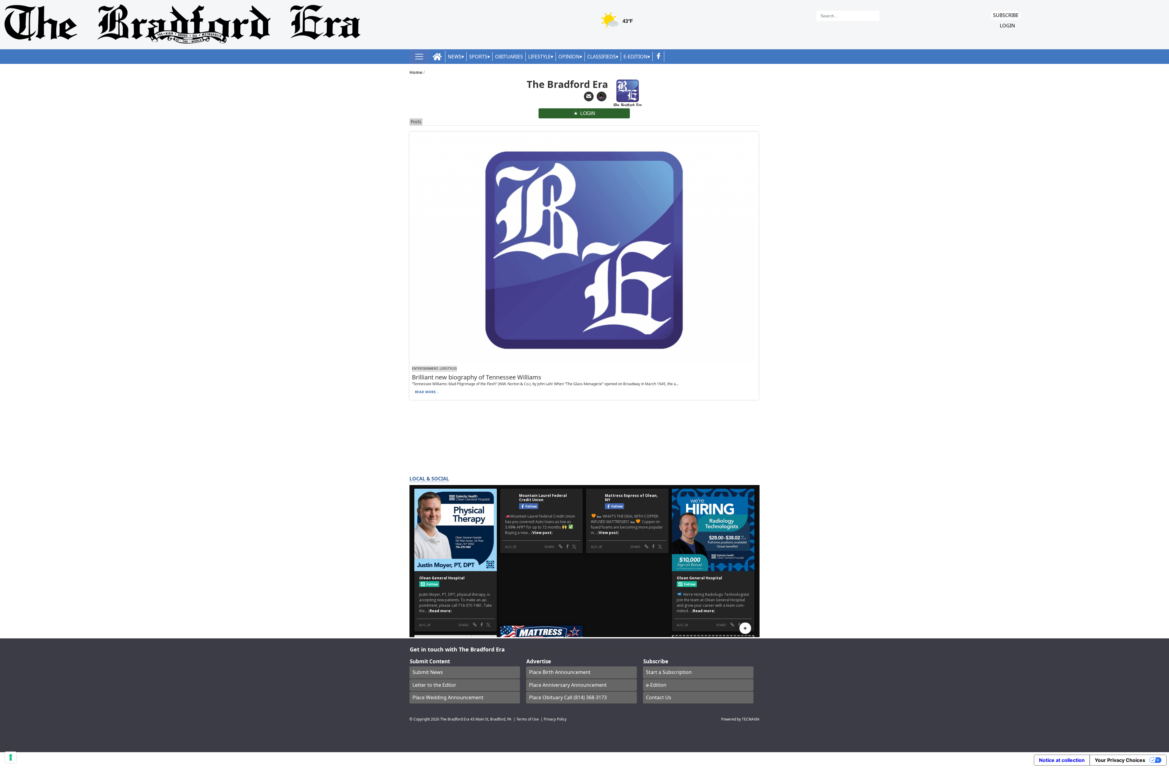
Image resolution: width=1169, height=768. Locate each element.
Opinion (569, 56)
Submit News (427, 672)
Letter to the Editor (434, 685)
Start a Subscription (669, 672)
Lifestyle (539, 56)
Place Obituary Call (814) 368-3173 (568, 697)
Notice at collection (1062, 760)
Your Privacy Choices (1120, 760)
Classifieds (601, 56)
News (455, 56)
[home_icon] (437, 57)
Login (1007, 26)
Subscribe (1006, 15)
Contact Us (658, 697)
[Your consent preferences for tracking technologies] (10, 757)
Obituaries (509, 56)
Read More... (427, 391)
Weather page (618, 23)
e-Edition (656, 685)
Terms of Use (527, 719)
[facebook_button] (658, 56)
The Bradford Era (454, 719)
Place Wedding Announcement (447, 697)
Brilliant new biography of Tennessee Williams (476, 377)
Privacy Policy (555, 719)
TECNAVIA (751, 719)
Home (416, 72)
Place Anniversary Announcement (568, 685)
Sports (478, 56)
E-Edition (635, 56)
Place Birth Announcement (560, 672)
